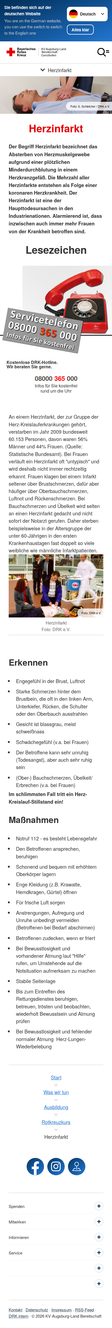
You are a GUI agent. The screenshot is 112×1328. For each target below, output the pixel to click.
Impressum (61, 1309)
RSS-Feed (84, 1309)
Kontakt (15, 1309)
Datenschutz (37, 1309)
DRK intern (18, 1316)
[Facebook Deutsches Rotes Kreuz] (35, 1166)
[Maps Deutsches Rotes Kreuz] (76, 1166)
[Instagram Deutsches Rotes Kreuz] (56, 1166)
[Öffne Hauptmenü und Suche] (103, 52)
